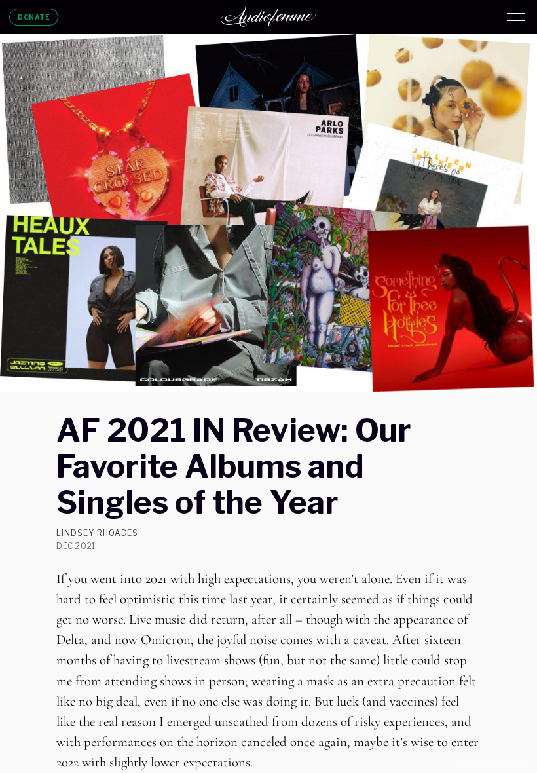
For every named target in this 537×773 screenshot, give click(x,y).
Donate (34, 17)
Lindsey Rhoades (97, 533)
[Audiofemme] (268, 17)
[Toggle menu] (516, 17)
